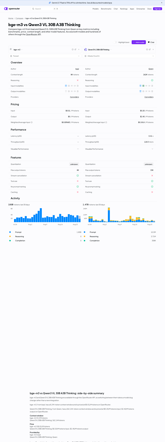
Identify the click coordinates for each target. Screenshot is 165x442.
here (110, 3)
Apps (132, 9)
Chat (116, 9)
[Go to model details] (75, 49)
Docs (149, 9)
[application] (44, 216)
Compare (19, 18)
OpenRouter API (33, 34)
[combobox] (44, 56)
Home (10, 18)
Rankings (124, 9)
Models (96, 9)
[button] (44, 232)
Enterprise (141, 9)
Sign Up (157, 9)
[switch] (121, 42)
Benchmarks (106, 9)
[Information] (73, 49)
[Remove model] (78, 49)
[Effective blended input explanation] (32, 122)
